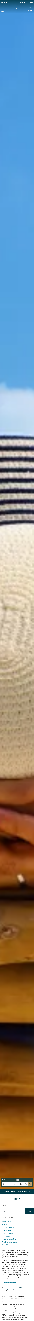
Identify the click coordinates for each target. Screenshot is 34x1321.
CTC (20, 1288)
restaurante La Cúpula (9, 1239)
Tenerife (4, 1224)
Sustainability (11, 1290)
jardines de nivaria (8, 1227)
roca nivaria (6, 1236)
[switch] (17, 1180)
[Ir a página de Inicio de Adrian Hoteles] (16, 9)
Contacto (4, 2)
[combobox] (13, 1211)
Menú (2, 11)
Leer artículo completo (9, 1282)
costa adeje (6, 1245)
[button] (30, 1184)
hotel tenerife (6, 1230)
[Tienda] (26, 2)
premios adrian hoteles (9, 1242)
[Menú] (3, 7)
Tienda (31, 2)
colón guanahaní (7, 1233)
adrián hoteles (14, 1288)
